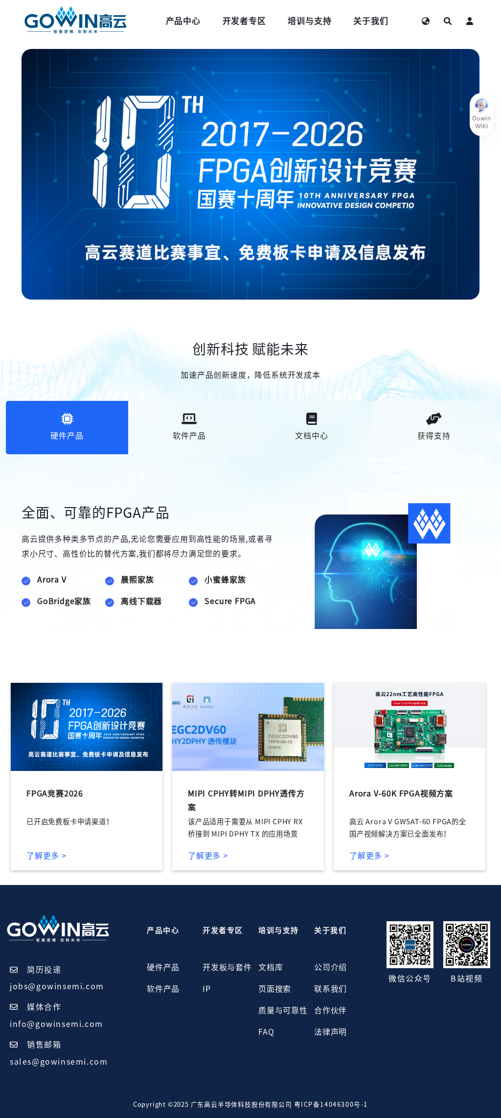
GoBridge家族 (64, 601)
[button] (481, 114)
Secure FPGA (230, 601)
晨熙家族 (137, 579)
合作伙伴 (330, 1010)
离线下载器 (141, 601)
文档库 (270, 967)
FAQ (266, 1032)
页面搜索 (274, 989)
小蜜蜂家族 (225, 579)
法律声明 (330, 1032)
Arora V (52, 579)
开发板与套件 (227, 967)
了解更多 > (46, 856)
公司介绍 (330, 967)
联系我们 (330, 989)
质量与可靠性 (283, 1010)
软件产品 (163, 989)
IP (207, 989)
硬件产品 (163, 967)
